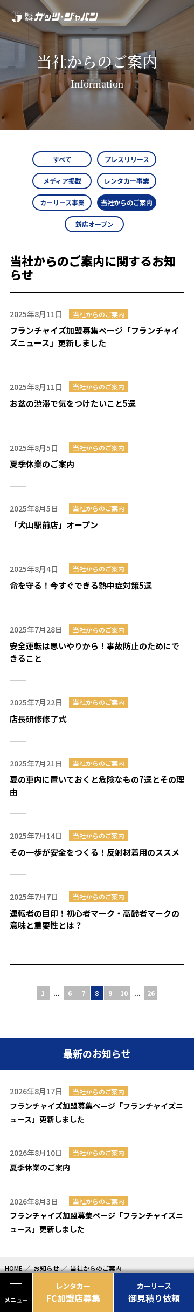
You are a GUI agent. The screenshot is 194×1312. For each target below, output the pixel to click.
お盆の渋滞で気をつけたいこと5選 (73, 403)
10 (124, 993)
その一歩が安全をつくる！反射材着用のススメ (94, 852)
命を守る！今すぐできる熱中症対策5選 (81, 585)
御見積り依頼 (154, 1292)
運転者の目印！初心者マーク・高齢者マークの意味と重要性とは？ (94, 919)
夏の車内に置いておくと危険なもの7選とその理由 (97, 785)
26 (151, 993)
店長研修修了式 (38, 718)
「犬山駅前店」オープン (54, 524)
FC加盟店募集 (73, 1292)
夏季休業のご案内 (42, 463)
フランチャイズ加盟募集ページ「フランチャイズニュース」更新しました (94, 336)
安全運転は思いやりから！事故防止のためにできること (94, 652)
